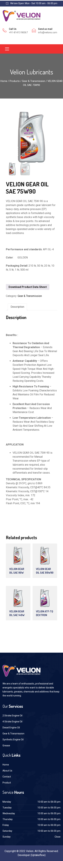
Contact (7, 776)
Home (4, 81)
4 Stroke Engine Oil (12, 721)
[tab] (17, 306)
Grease (6, 745)
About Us (7, 770)
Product (7, 782)
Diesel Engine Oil (11, 727)
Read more (19, 556)
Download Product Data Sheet (28, 287)
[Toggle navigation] (7, 49)
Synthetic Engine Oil (13, 739)
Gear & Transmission (33, 81)
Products (15, 81)
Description (17, 306)
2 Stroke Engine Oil (12, 715)
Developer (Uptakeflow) (32, 855)
